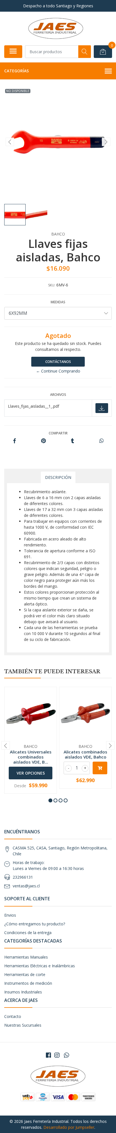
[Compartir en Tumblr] (72, 441)
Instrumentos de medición (28, 983)
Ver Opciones (31, 773)
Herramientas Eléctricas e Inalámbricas (39, 965)
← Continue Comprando (58, 371)
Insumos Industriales (23, 992)
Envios (10, 915)
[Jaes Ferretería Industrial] (56, 28)
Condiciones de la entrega (28, 932)
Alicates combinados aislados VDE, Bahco (85, 754)
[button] (50, 800)
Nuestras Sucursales (22, 1025)
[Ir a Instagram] (56, 1055)
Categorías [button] (16, 70)
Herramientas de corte (24, 974)
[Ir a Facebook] (48, 1055)
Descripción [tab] (58, 477)
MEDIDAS (58, 302)
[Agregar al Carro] (100, 768)
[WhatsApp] (66, 1055)
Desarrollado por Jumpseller (68, 1127)
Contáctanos (58, 361)
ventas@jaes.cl (26, 886)
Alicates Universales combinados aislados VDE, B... (31, 757)
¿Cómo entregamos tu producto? (34, 923)
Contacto (12, 1016)
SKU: (51, 285)
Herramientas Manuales (26, 957)
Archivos (58, 394)
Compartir (58, 433)
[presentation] (10, 142)
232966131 (23, 877)
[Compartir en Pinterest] (43, 441)
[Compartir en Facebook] (14, 441)
